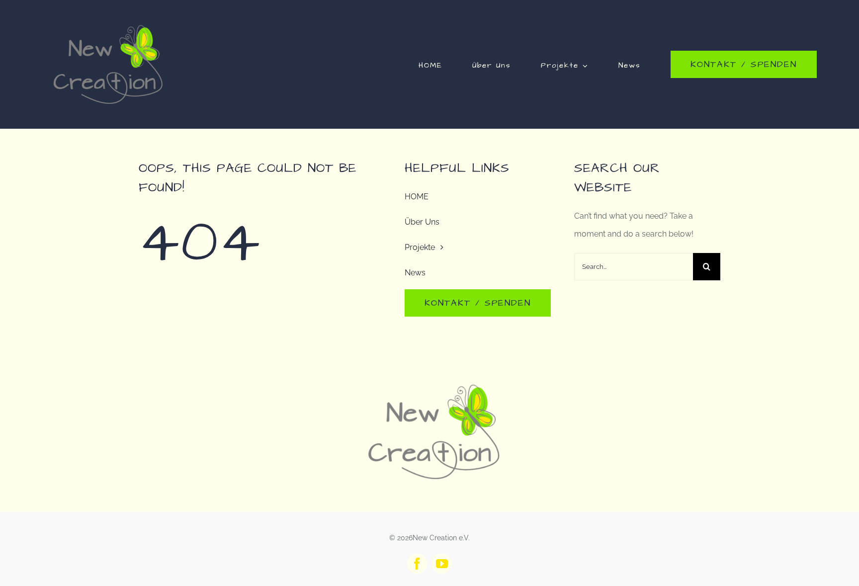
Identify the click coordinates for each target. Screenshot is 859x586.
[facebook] (417, 564)
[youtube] (442, 564)
